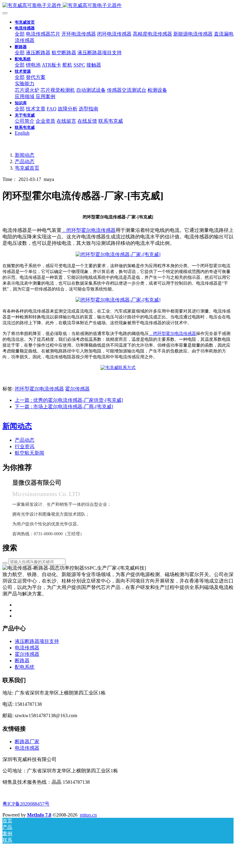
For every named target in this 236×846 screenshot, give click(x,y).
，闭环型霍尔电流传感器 (88, 230)
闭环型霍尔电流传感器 (39, 388)
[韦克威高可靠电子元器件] (118, 254)
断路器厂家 (27, 741)
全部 (20, 34)
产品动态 (24, 161)
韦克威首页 (25, 22)
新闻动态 (24, 155)
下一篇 (64, 406)
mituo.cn (88, 814)
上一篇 (69, 400)
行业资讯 (24, 446)
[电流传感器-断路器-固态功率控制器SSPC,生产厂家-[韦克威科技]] (118, 5)
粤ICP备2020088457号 (25, 803)
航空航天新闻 (29, 453)
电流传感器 (27, 748)
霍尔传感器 (77, 388)
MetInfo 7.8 (39, 814)
